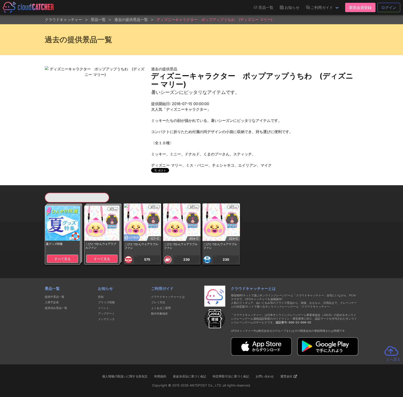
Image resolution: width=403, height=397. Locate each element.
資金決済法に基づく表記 (189, 376)
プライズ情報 (106, 302)
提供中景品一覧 (54, 296)
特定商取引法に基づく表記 (231, 376)
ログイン (388, 7)
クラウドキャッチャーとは (168, 296)
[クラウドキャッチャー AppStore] (261, 354)
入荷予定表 (52, 302)
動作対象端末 (159, 313)
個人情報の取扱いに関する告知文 (125, 376)
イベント (103, 308)
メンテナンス (106, 319)
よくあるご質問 (161, 308)
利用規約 (160, 376)
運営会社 (286, 376)
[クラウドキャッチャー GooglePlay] (327, 354)
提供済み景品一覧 (56, 308)
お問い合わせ (265, 376)
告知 (101, 296)
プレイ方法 (158, 302)
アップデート (106, 313)
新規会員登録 (360, 7)
